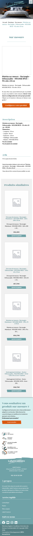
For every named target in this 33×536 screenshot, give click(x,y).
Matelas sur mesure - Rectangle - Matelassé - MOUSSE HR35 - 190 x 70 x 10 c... (16, 328)
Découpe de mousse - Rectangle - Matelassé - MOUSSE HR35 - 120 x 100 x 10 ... (16, 224)
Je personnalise (11, 422)
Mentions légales (7, 526)
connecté (15, 171)
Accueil (5, 22)
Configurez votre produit (16, 105)
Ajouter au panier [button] (16, 236)
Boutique (11, 22)
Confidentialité (11, 528)
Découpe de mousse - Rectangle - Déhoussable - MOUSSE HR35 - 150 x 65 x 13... (17, 276)
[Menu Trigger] (31, 2)
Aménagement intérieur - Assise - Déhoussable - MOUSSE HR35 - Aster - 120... (16, 379)
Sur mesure (18, 22)
